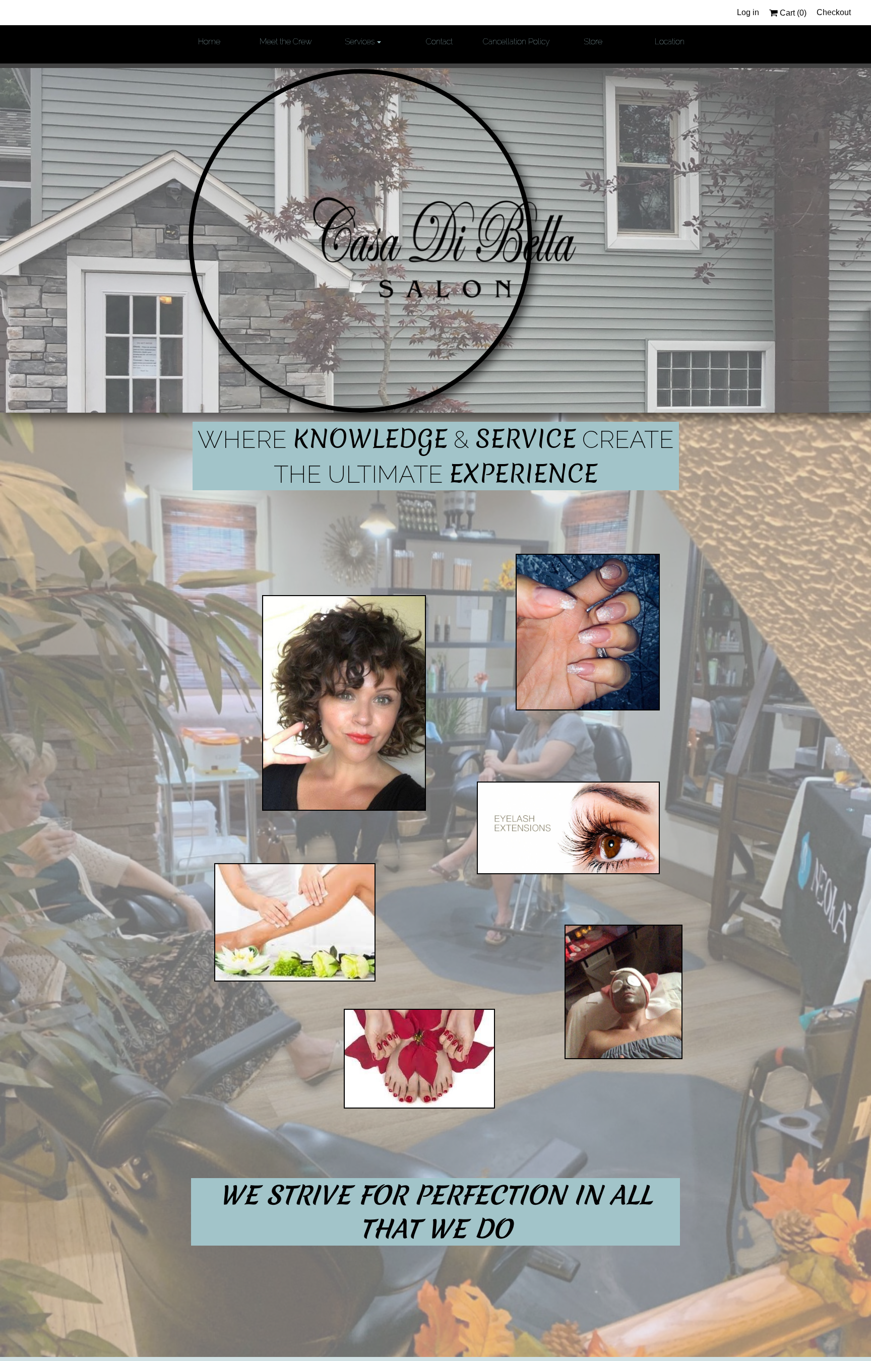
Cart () (792, 13)
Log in (748, 12)
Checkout (834, 12)
